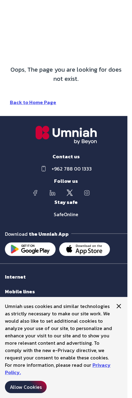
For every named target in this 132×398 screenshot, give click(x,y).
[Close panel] (118, 306)
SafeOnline (66, 214)
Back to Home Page (33, 102)
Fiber (9, 283)
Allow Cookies (26, 387)
